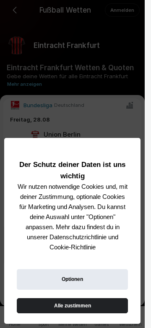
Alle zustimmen (72, 306)
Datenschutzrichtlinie (78, 237)
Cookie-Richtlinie (72, 247)
